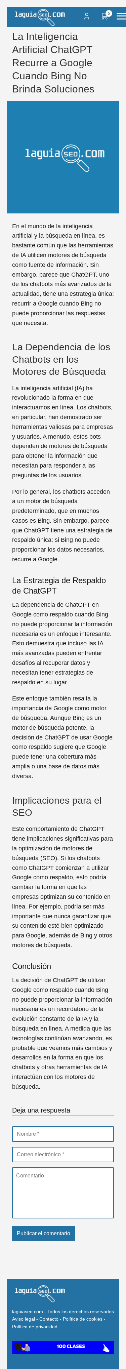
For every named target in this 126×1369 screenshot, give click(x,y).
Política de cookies (82, 1319)
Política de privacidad (34, 1326)
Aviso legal (23, 1319)
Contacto (48, 1319)
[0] (105, 18)
